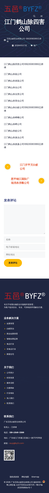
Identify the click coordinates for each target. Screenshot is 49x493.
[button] (34, 16)
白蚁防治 (10, 328)
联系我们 (10, 403)
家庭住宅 (10, 354)
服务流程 (10, 383)
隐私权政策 (14, 476)
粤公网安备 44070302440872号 (20, 485)
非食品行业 (11, 349)
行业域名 (10, 393)
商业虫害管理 (12, 333)
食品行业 (10, 344)
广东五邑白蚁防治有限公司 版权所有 (26, 482)
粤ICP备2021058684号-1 (30, 486)
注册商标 (10, 388)
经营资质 (10, 377)
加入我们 (10, 398)
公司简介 (10, 372)
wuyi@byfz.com (16, 443)
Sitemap (35, 476)
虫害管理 (10, 323)
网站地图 (25, 476)
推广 (35, 45)
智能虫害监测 (12, 339)
